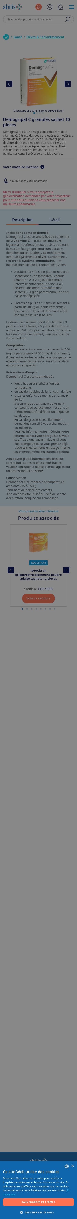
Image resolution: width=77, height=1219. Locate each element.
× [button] (72, 1166)
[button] (38, 1212)
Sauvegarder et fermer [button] (38, 1202)
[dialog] (38, 609)
